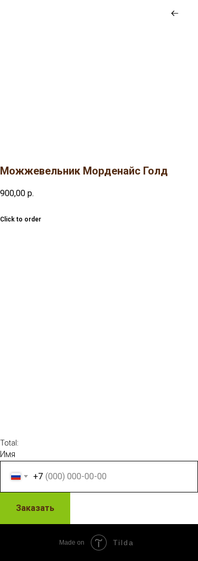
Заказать (35, 508)
